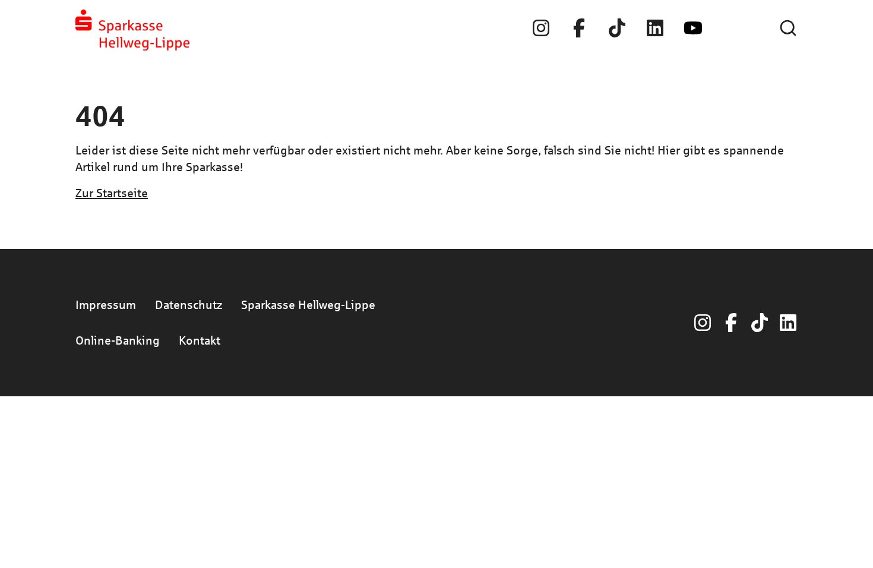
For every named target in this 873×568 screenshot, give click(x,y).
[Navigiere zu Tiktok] (617, 27)
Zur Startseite (111, 193)
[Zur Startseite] (132, 30)
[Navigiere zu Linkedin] (655, 27)
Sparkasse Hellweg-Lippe (308, 304)
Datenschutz (188, 304)
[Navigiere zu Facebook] (579, 27)
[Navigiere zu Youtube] (693, 27)
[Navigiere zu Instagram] (541, 27)
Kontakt (199, 340)
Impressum (105, 304)
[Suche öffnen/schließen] (788, 27)
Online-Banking (117, 340)
